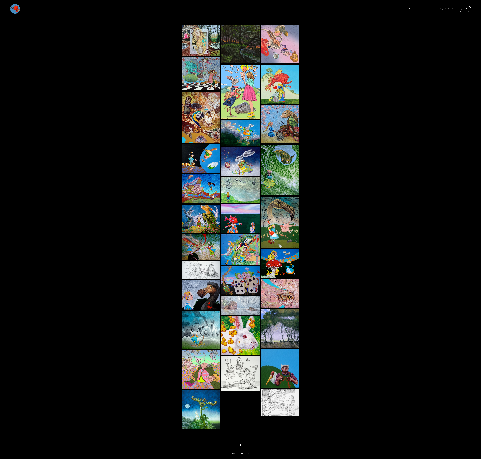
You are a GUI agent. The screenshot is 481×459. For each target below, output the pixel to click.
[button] (240, 8)
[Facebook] (240, 445)
